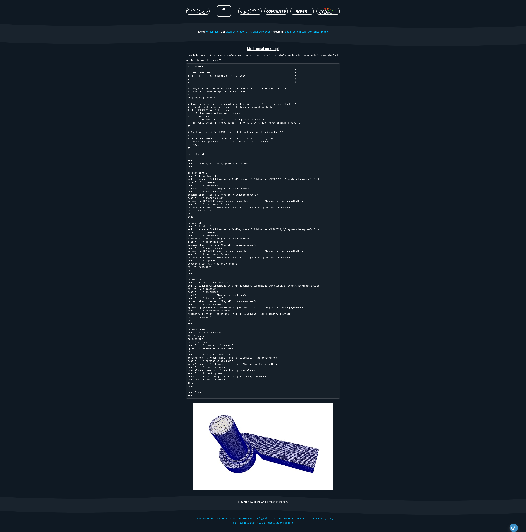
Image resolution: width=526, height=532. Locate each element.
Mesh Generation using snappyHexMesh (248, 31)
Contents (313, 31)
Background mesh (295, 31)
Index (324, 31)
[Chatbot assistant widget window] (487, 465)
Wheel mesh (213, 31)
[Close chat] (514, 528)
